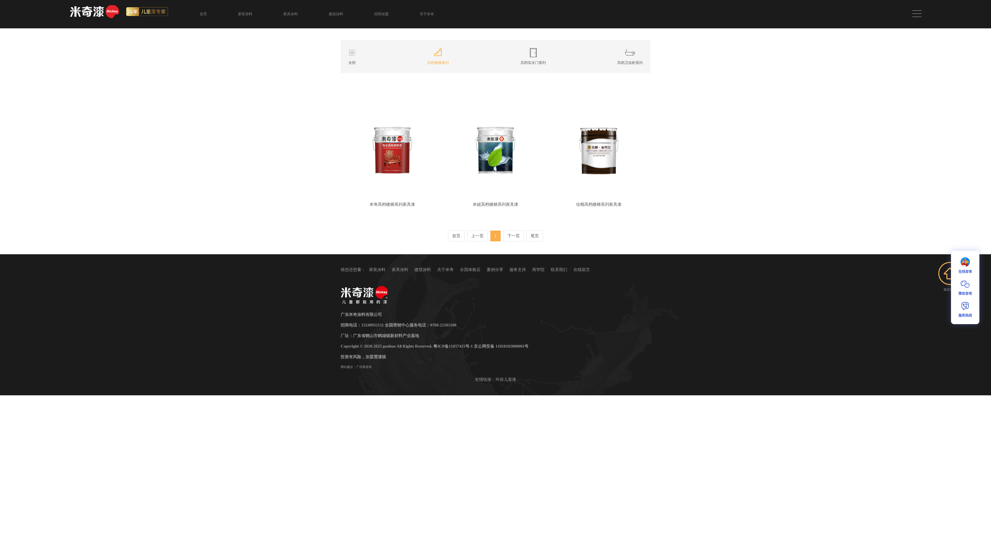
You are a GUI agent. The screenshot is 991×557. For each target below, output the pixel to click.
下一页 (513, 236)
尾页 (535, 236)
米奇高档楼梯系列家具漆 (392, 204)
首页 (203, 14)
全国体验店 (470, 269)
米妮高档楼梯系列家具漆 (495, 204)
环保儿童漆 (506, 379)
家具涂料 (290, 14)
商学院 (538, 269)
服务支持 (517, 269)
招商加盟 (381, 14)
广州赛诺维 (364, 367)
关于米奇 (427, 14)
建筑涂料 (336, 14)
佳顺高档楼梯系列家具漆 (598, 204)
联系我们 (559, 269)
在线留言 (581, 269)
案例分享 (495, 269)
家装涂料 (245, 14)
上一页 (477, 236)
